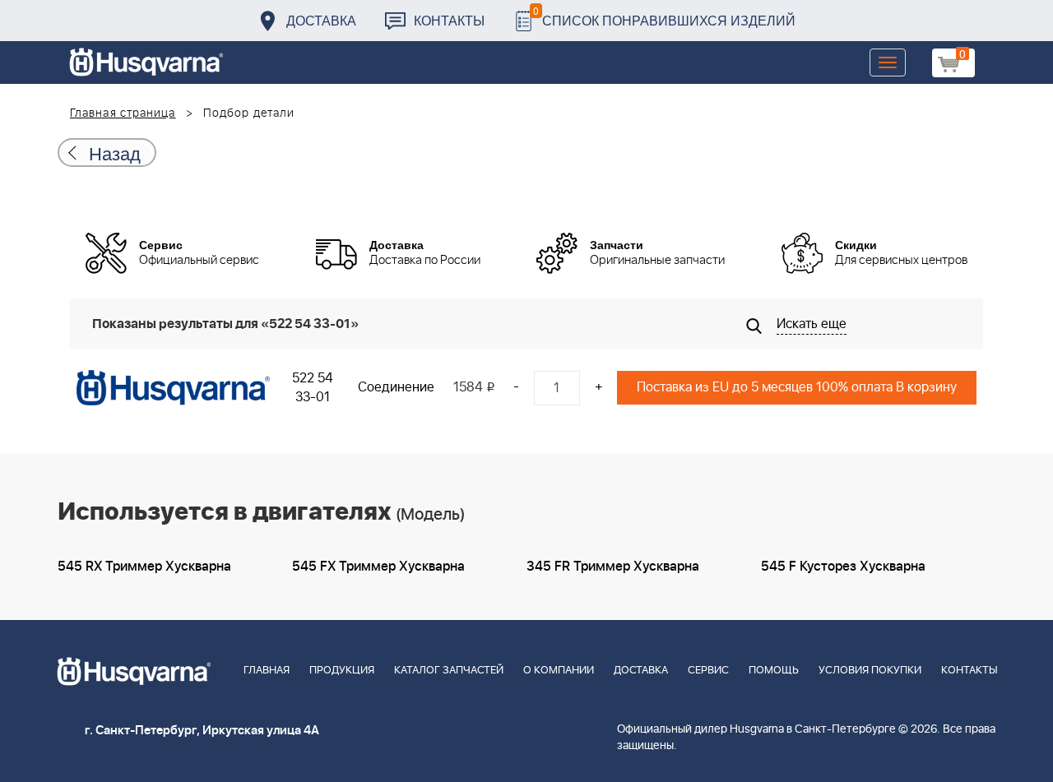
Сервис (708, 670)
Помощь (774, 670)
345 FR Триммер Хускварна (612, 566)
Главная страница (123, 113)
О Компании (558, 670)
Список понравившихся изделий (664, 16)
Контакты (449, 20)
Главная (267, 670)
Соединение (396, 387)
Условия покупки (870, 670)
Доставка (321, 20)
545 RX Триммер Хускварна (144, 566)
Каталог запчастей (448, 670)
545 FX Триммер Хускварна (378, 566)
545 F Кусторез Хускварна (843, 566)
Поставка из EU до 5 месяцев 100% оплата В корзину (797, 387)
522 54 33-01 (312, 387)
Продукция (341, 670)
